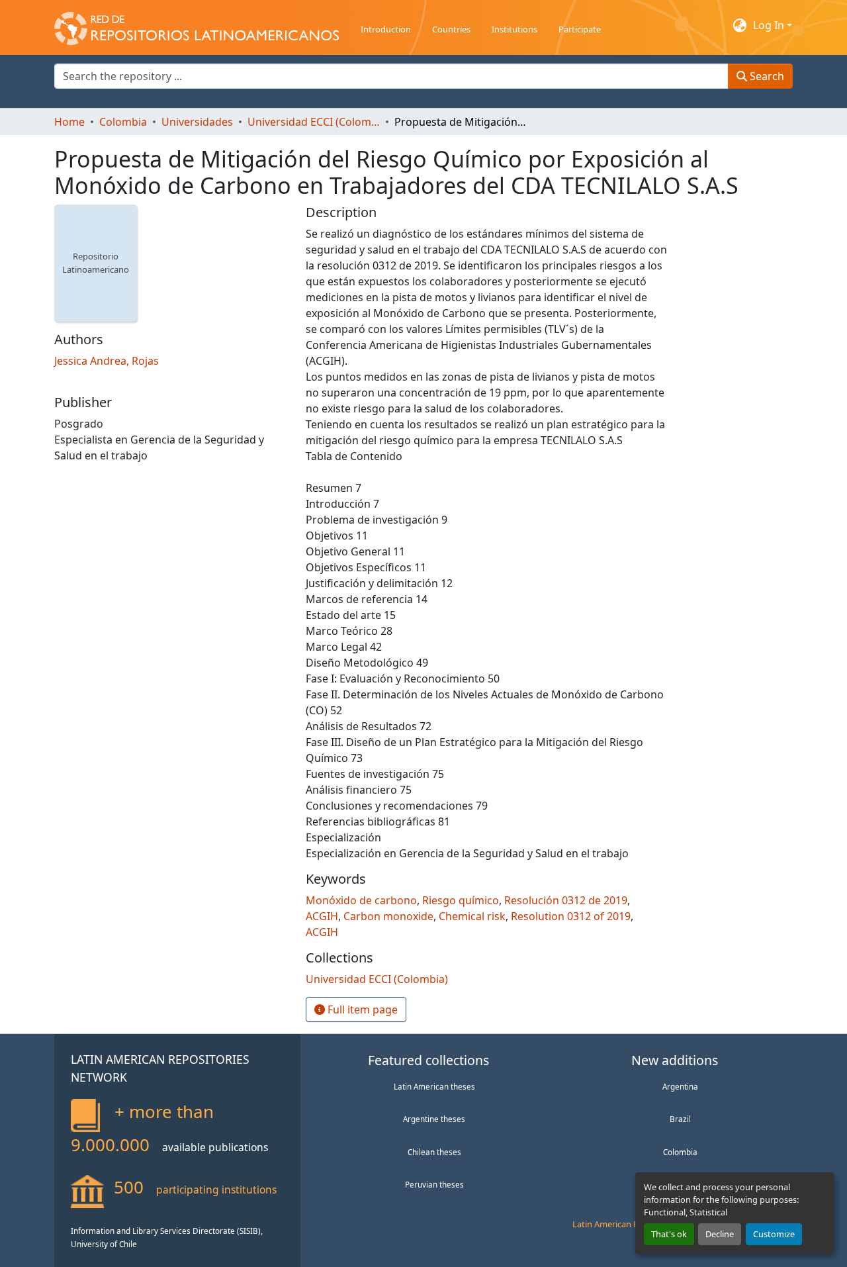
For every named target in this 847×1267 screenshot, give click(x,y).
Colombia (680, 1152)
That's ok (669, 1234)
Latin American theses (434, 1086)
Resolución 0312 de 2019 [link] (565, 900)
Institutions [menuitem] (514, 29)
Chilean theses (434, 1152)
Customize (774, 1234)
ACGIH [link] (322, 916)
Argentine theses (434, 1118)
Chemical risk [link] (472, 916)
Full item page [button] (361, 1009)
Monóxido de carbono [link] (361, 900)
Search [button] (765, 76)
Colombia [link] (123, 122)
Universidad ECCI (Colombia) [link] (313, 122)
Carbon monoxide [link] (388, 916)
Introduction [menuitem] (386, 29)
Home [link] (69, 122)
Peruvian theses (434, 1184)
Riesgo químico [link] (460, 900)
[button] (196, 25)
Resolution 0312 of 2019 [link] (571, 916)
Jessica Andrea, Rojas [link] (106, 360)
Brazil (680, 1118)
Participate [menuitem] (579, 29)
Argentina (680, 1086)
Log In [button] (770, 25)
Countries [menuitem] (451, 29)
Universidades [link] (197, 122)
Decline (719, 1234)
